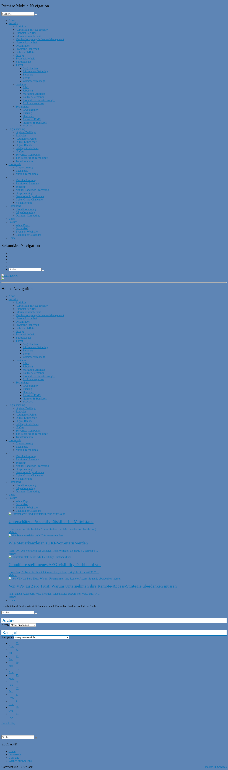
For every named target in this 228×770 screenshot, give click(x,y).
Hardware (28, 116)
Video (12, 218)
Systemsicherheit (25, 58)
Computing (15, 205)
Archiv (5, 624)
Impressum (15, 754)
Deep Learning (24, 193)
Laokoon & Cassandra (28, 234)
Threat (19, 64)
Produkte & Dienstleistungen (39, 100)
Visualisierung (24, 202)
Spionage (28, 74)
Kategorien (7, 637)
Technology (22, 106)
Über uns (14, 757)
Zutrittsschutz (23, 61)
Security (13, 23)
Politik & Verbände (33, 96)
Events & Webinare (27, 231)
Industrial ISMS (32, 119)
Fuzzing (27, 112)
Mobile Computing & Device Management (40, 39)
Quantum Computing (28, 215)
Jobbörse (28, 90)
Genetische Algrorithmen (30, 196)
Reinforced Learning (27, 183)
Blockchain (15, 164)
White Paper (23, 225)
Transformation (24, 161)
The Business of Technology (32, 157)
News (12, 20)
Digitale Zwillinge (26, 132)
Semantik (21, 186)
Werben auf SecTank (20, 760)
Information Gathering (35, 71)
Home (12, 237)
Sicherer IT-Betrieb (26, 52)
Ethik (26, 87)
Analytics (21, 135)
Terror (26, 77)
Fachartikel (22, 228)
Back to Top (8, 723)
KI (10, 177)
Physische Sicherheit (27, 48)
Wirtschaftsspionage (34, 80)
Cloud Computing (26, 209)
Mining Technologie (27, 173)
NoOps (20, 151)
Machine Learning (26, 180)
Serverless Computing (28, 154)
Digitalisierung (17, 128)
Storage (20, 55)
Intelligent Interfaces (27, 148)
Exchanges (22, 170)
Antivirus (21, 26)
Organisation (23, 45)
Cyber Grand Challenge (29, 199)
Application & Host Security (32, 29)
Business (21, 84)
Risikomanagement (33, 103)
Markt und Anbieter (34, 93)
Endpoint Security (26, 32)
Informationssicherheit (28, 36)
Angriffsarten (30, 68)
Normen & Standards (35, 122)
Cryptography (30, 109)
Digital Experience (26, 141)
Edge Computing (25, 212)
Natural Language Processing (32, 189)
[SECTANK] (9, 275)
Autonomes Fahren (26, 138)
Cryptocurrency (24, 167)
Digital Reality (24, 145)
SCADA (28, 125)
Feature (13, 221)
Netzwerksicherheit (26, 42)
